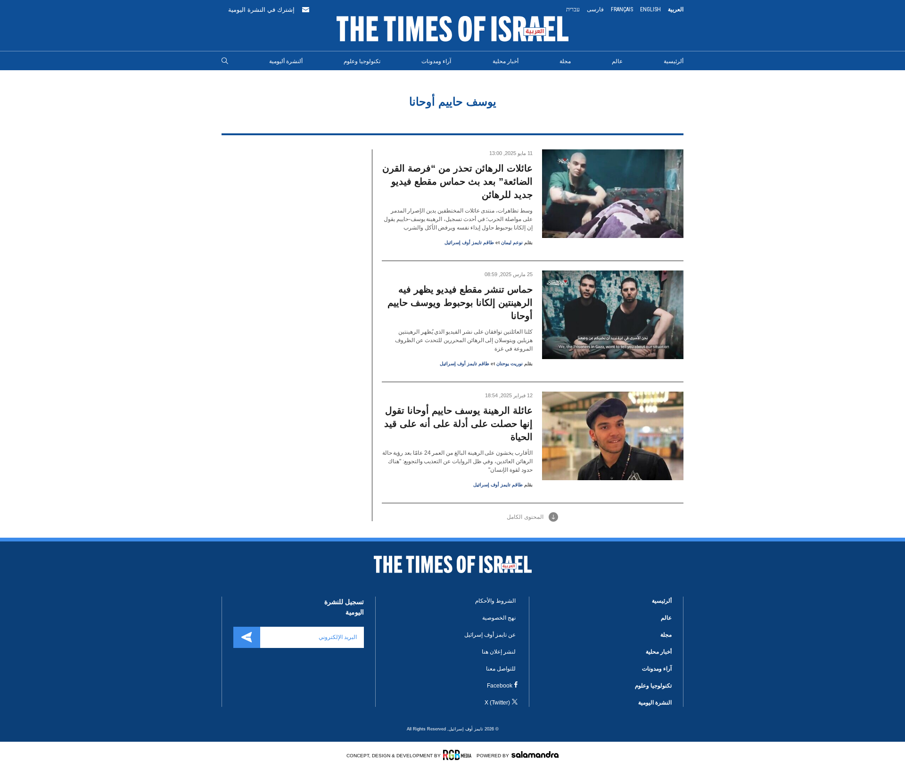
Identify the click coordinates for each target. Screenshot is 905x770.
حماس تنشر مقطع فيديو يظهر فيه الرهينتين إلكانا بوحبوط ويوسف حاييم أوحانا (460, 302)
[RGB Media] (459, 755)
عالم (617, 61)
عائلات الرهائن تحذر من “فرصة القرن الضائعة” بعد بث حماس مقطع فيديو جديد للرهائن (457, 181)
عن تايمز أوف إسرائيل (490, 634)
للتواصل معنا (501, 668)
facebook (499, 685)
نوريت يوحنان (509, 363)
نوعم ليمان (512, 242)
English (650, 9)
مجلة (565, 61)
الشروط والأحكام (495, 601)
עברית (573, 9)
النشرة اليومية (655, 702)
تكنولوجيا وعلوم (362, 61)
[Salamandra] (535, 754)
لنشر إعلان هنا (499, 651)
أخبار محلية (505, 61)
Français (622, 9)
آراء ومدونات (436, 61)
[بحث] (225, 61)
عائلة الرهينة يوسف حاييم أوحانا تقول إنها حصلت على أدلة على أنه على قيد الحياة (458, 423)
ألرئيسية (673, 61)
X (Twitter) (497, 702)
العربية (675, 9)
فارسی (595, 9)
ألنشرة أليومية (286, 61)
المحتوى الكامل (525, 517)
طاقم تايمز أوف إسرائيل (469, 242)
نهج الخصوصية (499, 617)
